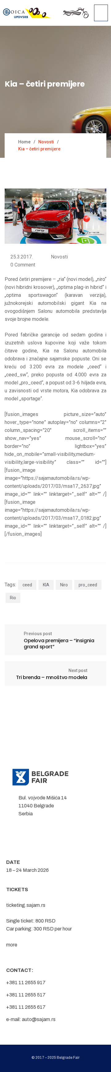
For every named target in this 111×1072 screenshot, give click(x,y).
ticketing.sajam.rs (25, 905)
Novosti (59, 257)
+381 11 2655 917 (26, 982)
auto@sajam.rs (39, 1019)
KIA (46, 584)
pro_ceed (88, 584)
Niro (64, 584)
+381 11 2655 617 (26, 1007)
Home (24, 141)
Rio (13, 597)
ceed (27, 584)
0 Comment (22, 265)
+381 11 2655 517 (26, 994)
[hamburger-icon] (101, 13)
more (11, 944)
